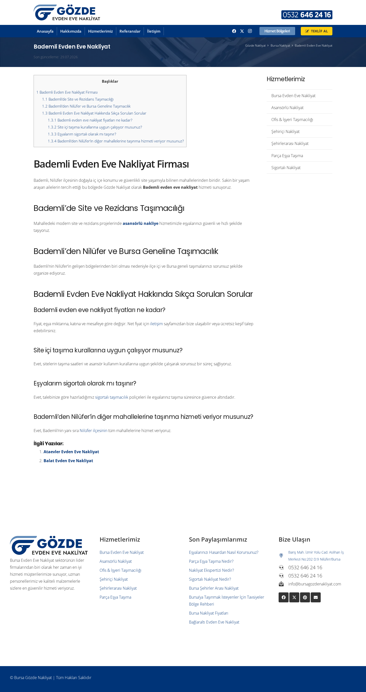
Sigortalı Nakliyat (286, 167)
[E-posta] (316, 597)
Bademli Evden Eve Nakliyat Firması (67, 92)
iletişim (156, 323)
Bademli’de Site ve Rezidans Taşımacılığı (78, 99)
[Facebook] (234, 31)
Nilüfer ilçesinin (93, 430)
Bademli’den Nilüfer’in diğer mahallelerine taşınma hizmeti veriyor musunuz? (116, 140)
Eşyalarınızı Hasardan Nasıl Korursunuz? (223, 552)
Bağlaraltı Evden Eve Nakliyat (214, 622)
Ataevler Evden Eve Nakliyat (71, 451)
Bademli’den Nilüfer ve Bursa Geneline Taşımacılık (86, 106)
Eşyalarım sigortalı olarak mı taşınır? (82, 133)
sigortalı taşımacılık (111, 397)
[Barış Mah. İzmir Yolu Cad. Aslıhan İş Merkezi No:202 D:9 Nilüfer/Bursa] (284, 555)
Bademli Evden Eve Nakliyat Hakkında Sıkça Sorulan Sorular (94, 113)
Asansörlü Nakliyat (287, 107)
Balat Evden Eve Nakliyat (68, 460)
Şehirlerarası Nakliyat (289, 143)
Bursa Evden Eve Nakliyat (293, 95)
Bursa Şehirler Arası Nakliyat (214, 588)
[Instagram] (250, 31)
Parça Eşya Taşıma (287, 155)
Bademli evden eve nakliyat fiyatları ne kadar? (90, 120)
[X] (242, 31)
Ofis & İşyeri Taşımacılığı (292, 119)
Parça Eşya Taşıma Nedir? (211, 561)
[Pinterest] (305, 597)
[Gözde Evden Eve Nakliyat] (67, 12)
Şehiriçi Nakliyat (285, 131)
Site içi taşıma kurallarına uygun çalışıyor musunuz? (95, 127)
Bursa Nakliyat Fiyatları (208, 613)
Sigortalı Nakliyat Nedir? (210, 579)
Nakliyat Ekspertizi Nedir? (211, 570)
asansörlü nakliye (140, 223)
